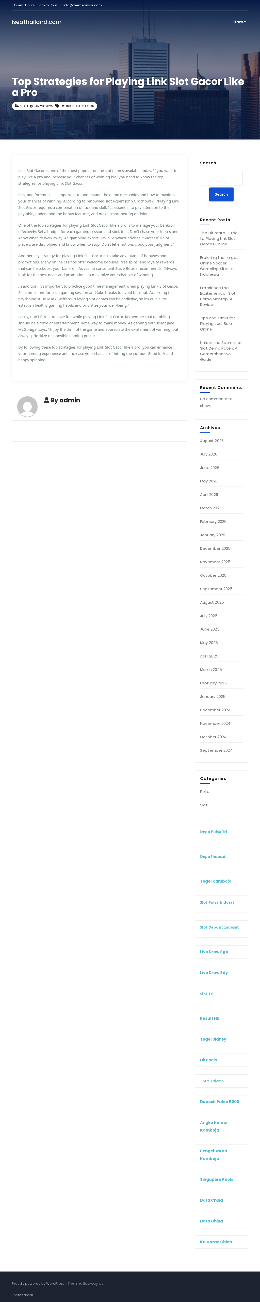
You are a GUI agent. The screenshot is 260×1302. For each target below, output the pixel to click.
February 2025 (213, 683)
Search (208, 163)
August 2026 (212, 440)
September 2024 (216, 750)
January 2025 (212, 696)
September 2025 (216, 588)
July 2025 (209, 615)
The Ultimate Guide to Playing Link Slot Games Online (219, 238)
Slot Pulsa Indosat (217, 902)
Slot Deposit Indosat (219, 927)
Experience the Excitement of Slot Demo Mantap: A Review (218, 296)
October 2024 (213, 737)
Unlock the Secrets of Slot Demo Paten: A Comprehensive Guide (221, 351)
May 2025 (209, 642)
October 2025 (213, 575)
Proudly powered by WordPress (38, 1283)
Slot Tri (207, 993)
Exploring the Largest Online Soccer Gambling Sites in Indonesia (220, 266)
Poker (205, 791)
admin (69, 400)
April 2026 (209, 494)
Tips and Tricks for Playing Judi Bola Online (217, 323)
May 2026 (209, 481)
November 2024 (215, 723)
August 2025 (212, 602)
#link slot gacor (77, 106)
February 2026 (213, 521)
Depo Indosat (213, 856)
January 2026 (212, 535)
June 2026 (209, 467)
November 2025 (215, 561)
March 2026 (211, 508)
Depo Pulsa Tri (213, 831)
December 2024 (215, 710)
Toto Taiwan (212, 1081)
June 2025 (210, 629)
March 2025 (211, 669)
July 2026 (208, 454)
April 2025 (209, 656)
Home (239, 22)
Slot (24, 106)
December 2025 (215, 548)
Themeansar (22, 1295)
